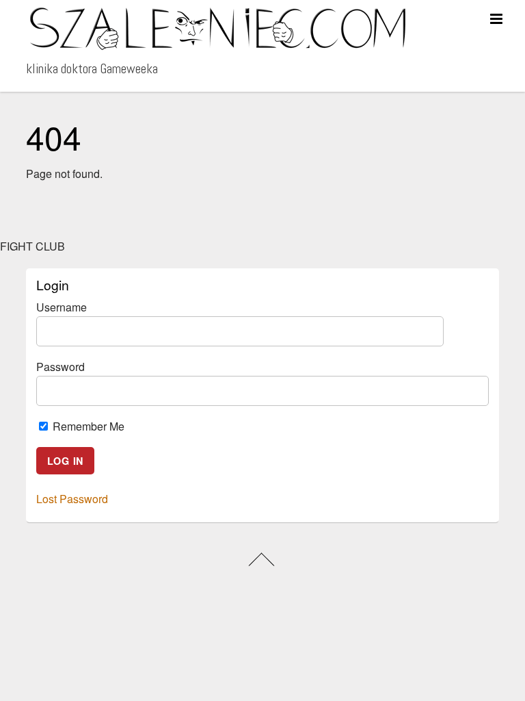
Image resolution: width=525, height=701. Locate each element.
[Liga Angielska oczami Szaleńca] (217, 45)
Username (61, 307)
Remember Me (87, 426)
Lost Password (72, 499)
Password (60, 366)
